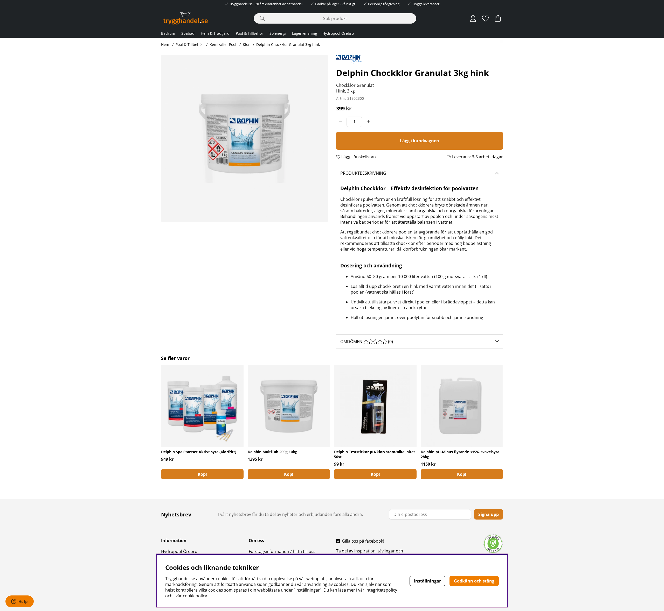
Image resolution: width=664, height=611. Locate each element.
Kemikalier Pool (223, 44)
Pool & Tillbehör (249, 33)
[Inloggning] (473, 18)
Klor (246, 44)
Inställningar (427, 581)
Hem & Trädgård (215, 33)
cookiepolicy (195, 596)
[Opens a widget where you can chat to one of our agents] (19, 601)
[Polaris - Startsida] (185, 18)
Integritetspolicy (381, 590)
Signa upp (488, 514)
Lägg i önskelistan (358, 157)
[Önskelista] (485, 18)
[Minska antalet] (340, 122)
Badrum (168, 33)
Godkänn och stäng (474, 581)
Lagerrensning (304, 33)
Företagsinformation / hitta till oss (282, 551)
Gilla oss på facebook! (363, 541)
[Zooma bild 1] (244, 138)
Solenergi (277, 33)
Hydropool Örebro (338, 33)
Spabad (188, 33)
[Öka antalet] (368, 122)
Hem (165, 44)
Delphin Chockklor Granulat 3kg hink (288, 44)
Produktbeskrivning (363, 173)
